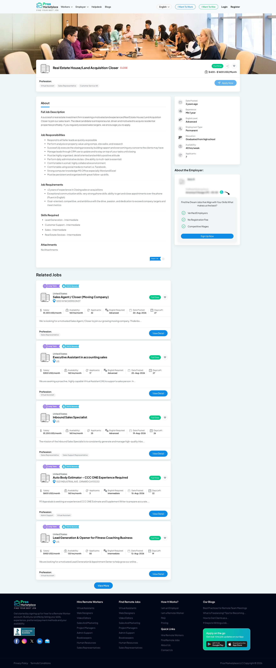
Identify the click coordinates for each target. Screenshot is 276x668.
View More (103, 585)
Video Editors (84, 617)
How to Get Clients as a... (216, 617)
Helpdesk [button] (97, 6)
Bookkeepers (84, 637)
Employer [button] (81, 6)
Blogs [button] (108, 6)
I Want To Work (185, 6)
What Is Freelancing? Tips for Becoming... (224, 612)
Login (224, 6)
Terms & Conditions (41, 663)
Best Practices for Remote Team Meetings (225, 608)
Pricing (164, 622)
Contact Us (167, 650)
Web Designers (85, 612)
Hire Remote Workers (90, 601)
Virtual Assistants (85, 608)
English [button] (163, 6)
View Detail (158, 333)
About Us (165, 645)
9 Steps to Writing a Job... (216, 622)
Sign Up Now (207, 236)
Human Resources (86, 642)
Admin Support (84, 632)
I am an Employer (170, 608)
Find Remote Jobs (129, 601)
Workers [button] (65, 6)
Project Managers (86, 627)
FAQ (163, 617)
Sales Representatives (88, 647)
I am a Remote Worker (172, 612)
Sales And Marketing (87, 622)
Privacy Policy (21, 663)
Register (235, 6)
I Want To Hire (208, 6)
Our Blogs (209, 601)
